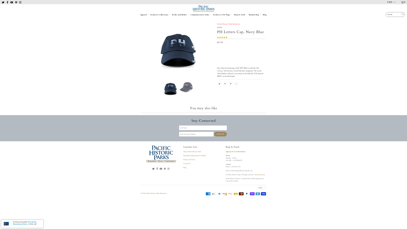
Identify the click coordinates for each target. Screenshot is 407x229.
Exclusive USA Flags (222, 15)
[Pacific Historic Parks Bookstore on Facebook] (7, 2)
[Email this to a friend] (236, 84)
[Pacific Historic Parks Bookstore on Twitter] (3, 2)
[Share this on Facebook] (225, 84)
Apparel (143, 15)
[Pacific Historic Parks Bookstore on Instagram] (20, 2)
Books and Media (179, 15)
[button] (222, 37)
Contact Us (186, 164)
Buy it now (253, 58)
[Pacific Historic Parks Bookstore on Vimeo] (15, 2)
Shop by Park (240, 15)
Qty (218, 47)
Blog (265, 15)
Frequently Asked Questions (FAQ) (194, 156)
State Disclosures (260, 175)
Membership (254, 15)
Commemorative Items (200, 15)
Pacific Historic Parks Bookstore (228, 24)
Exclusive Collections (160, 15)
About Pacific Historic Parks (192, 152)
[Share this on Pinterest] (230, 84)
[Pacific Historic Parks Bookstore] (203, 8)
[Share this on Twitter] (219, 84)
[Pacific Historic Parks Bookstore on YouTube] (11, 2)
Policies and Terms (189, 160)
